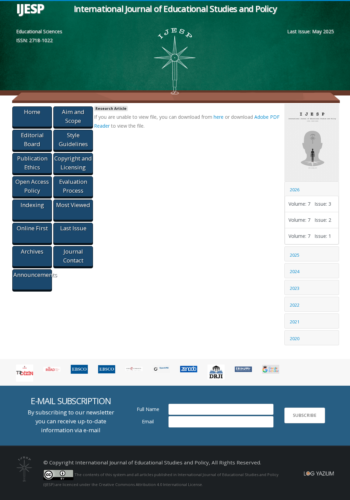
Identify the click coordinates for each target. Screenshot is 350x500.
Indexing (32, 205)
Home (32, 112)
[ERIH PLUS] (243, 369)
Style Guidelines (73, 139)
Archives (32, 251)
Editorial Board (32, 139)
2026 (294, 190)
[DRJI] (216, 371)
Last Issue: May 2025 (310, 31)
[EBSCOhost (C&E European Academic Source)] (106, 369)
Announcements (32, 275)
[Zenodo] (188, 369)
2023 (294, 288)
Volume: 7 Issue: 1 (309, 236)
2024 (294, 271)
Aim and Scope (73, 116)
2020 (294, 338)
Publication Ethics (32, 162)
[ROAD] (51, 369)
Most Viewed (73, 205)
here (219, 117)
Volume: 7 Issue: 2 (309, 220)
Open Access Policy (32, 186)
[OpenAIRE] (161, 369)
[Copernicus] (134, 369)
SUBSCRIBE (305, 415)
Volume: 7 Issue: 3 (309, 204)
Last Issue (73, 228)
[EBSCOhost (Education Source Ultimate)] (79, 369)
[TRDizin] (24, 372)
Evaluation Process (73, 186)
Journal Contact (73, 255)
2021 (294, 322)
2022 (294, 305)
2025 (294, 255)
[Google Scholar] (270, 369)
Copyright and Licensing (73, 162)
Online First (32, 228)
